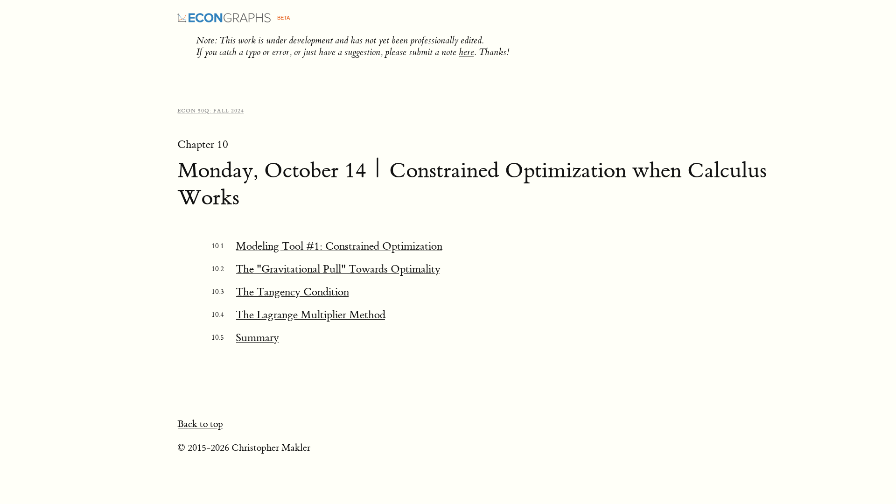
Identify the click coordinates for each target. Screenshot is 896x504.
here (466, 52)
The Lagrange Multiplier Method (310, 315)
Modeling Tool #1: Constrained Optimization (339, 246)
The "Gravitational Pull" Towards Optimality (338, 269)
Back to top (200, 424)
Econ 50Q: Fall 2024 (210, 110)
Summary (257, 337)
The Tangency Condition (292, 292)
